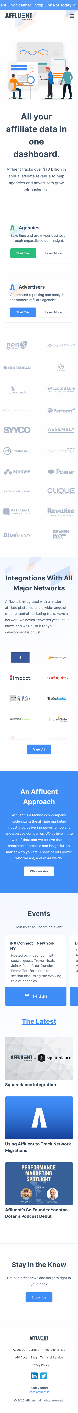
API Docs (21, 1357)
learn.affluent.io (39, 1392)
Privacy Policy (39, 1365)
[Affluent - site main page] (39, 1339)
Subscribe (39, 1297)
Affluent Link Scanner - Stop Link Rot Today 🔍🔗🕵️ (39, 5)
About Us (19, 1349)
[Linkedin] (35, 1378)
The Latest (39, 1021)
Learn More (53, 253)
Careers (34, 1349)
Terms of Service (51, 1357)
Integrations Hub (54, 1349)
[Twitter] (43, 1378)
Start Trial (23, 253)
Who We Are (39, 871)
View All (39, 749)
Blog (34, 1357)
